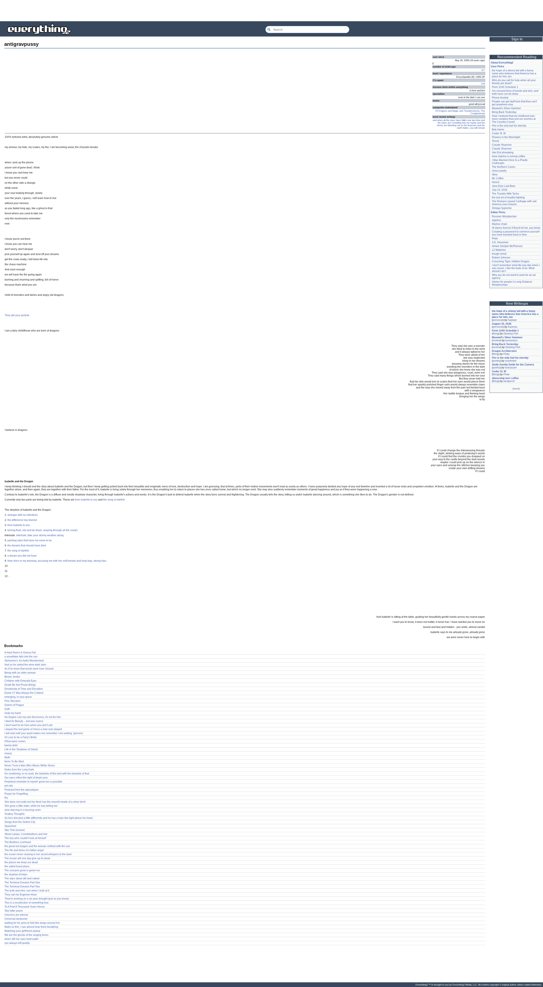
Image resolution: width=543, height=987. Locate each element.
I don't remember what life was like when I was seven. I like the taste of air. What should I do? (516, 268)
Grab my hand (12, 713)
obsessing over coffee (505, 378)
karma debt (10, 745)
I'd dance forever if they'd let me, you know (516, 227)
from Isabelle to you (86, 499)
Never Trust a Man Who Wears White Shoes (29, 765)
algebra (496, 220)
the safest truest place (16, 866)
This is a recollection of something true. (26, 902)
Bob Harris (498, 129)
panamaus (511, 340)
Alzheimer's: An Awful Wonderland (24, 660)
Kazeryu (512, 326)
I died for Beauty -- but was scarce (23, 721)
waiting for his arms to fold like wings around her (32, 922)
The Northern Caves (503, 166)
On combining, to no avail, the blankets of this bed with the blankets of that (46, 773)
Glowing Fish (510, 333)
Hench (496, 182)
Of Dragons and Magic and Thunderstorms (457, 111)
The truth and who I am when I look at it (26, 890)
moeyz (8, 753)
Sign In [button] (517, 39)
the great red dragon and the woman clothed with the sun (37, 846)
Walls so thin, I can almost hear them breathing (31, 926)
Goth (7, 709)
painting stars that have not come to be (29, 540)
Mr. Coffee (498, 178)
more (516, 388)
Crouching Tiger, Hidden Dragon (510, 261)
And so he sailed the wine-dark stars (25, 664)
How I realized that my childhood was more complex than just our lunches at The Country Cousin (514, 118)
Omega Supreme (502, 208)
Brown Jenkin (12, 676)
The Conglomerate (477, 112)
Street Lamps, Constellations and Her (26, 834)
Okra (494, 174)
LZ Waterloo (499, 249)
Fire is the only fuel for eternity (509, 125)
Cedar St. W (499, 133)
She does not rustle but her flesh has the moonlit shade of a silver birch (45, 801)
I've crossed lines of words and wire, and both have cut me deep (515, 92)
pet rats (8, 785)
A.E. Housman (500, 242)
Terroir (495, 141)
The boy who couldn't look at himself (25, 838)
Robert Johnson (501, 257)
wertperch (509, 381)
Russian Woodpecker (504, 216)
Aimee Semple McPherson (507, 246)
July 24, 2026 (499, 189)
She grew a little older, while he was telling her (31, 805)
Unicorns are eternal (16, 914)
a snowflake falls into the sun (21, 656)
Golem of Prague (14, 705)
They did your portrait (17, 315)
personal (498, 320)
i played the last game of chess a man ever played (33, 729)
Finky (506, 353)
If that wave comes (15, 741)
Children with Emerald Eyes (20, 680)
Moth (7, 757)
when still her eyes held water (21, 939)
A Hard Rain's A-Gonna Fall (20, 652)
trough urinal (499, 253)
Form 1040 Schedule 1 (505, 87)
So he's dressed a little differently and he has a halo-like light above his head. (48, 817)
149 (483, 83)
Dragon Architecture (504, 351)
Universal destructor (16, 918)
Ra (6, 797)
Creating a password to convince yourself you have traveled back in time (516, 233)
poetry (496, 360)
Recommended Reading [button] (516, 57)
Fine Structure (12, 700)
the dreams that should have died (26, 545)
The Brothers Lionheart (17, 842)
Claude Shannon (502, 144)
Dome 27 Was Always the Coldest (23, 692)
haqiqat (512, 320)
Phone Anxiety (500, 97)
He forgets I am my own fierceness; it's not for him (32, 717)
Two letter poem (13, 910)
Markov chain (499, 224)
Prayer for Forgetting (16, 793)
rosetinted (510, 360)
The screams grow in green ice (22, 870)
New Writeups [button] (517, 303)
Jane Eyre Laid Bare (503, 186)
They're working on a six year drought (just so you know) (36, 898)
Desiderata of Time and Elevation (23, 688)
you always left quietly (17, 943)
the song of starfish (114, 499)
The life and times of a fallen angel (24, 850)
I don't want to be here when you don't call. (28, 725)
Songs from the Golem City (19, 822)
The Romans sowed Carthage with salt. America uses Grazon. (514, 203)
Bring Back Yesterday (504, 112)
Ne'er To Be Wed (14, 761)
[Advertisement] (271, 10)
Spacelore (10, 826)
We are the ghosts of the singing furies (26, 934)
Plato (495, 238)
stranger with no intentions (22, 514)
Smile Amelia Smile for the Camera (513, 364)
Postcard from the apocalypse (21, 789)
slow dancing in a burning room (22, 809)
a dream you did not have (22, 555)
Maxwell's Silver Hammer (506, 108)
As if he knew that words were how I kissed (28, 668)
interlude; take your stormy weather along (40, 535)
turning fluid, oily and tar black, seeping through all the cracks (42, 530)
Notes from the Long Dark (19, 769)
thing (495, 333)
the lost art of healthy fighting (508, 197)
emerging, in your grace (18, 696)
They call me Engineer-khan (20, 894)
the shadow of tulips (15, 874)
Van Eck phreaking (503, 152)
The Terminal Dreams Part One (22, 882)
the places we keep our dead (21, 862)
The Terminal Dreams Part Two (22, 886)
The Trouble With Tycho (505, 193)
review (496, 340)
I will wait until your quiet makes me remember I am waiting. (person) (43, 733)
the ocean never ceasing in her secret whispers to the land (37, 854)
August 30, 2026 (501, 323)
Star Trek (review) (14, 830)
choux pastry (499, 170)
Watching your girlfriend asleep (22, 930)
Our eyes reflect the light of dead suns (26, 777)
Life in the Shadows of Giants (21, 749)
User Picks (497, 66)
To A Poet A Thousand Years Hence (24, 906)
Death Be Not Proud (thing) (20, 684)
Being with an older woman (20, 672)
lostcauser (511, 367)
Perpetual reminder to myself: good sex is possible (33, 781)
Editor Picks (498, 212)
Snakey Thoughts (14, 813)
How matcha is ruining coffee (508, 156)
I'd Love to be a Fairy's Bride (20, 737)
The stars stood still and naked (21, 878)
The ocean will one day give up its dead (27, 858)
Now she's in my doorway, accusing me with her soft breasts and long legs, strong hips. (57, 560)
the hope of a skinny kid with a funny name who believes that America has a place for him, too (514, 73)
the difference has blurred (22, 520)
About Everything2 (502, 62)
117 (483, 70)
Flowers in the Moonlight (506, 137)
